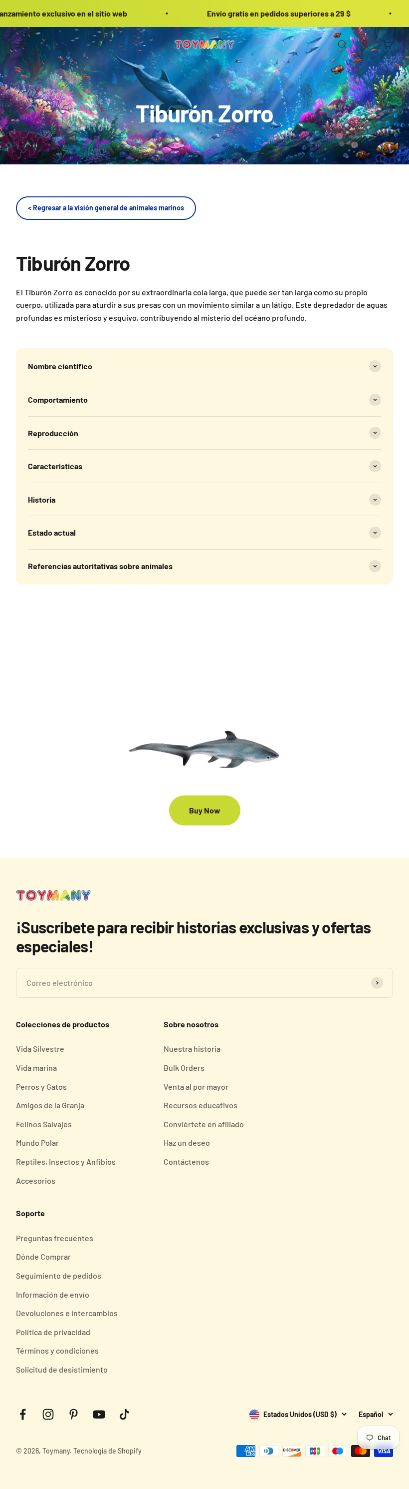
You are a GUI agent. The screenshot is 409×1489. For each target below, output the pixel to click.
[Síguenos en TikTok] (124, 1414)
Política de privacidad (53, 1332)
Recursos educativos (200, 1105)
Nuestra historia (192, 1048)
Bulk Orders (184, 1067)
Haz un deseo (187, 1142)
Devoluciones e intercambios (67, 1313)
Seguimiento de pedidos (58, 1275)
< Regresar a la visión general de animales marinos (106, 207)
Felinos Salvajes (44, 1124)
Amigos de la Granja (50, 1105)
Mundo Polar (37, 1142)
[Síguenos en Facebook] (22, 1414)
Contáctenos (186, 1161)
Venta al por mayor (196, 1086)
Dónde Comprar (43, 1256)
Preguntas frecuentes (54, 1238)
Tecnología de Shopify (107, 1451)
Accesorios (35, 1180)
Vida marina (36, 1067)
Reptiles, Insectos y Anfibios (66, 1161)
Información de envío (52, 1294)
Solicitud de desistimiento (62, 1369)
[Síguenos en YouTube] (99, 1414)
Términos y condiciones (57, 1350)
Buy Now (204, 810)
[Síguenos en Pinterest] (73, 1414)
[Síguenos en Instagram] (48, 1414)
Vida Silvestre (40, 1048)
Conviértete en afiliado (204, 1124)
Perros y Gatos (41, 1086)
